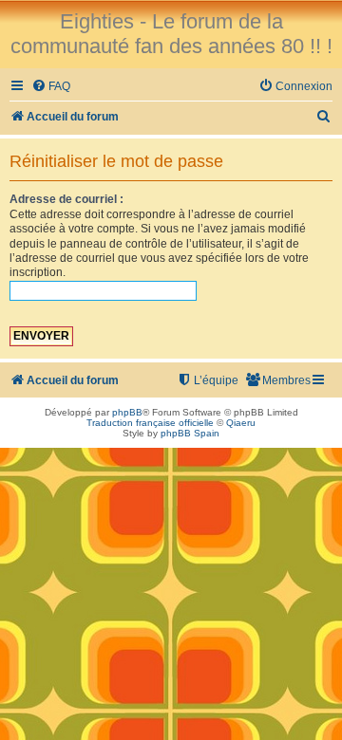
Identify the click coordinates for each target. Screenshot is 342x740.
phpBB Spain (190, 433)
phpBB (127, 412)
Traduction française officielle (150, 422)
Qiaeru (241, 422)
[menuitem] (50, 87)
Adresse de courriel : (67, 199)
